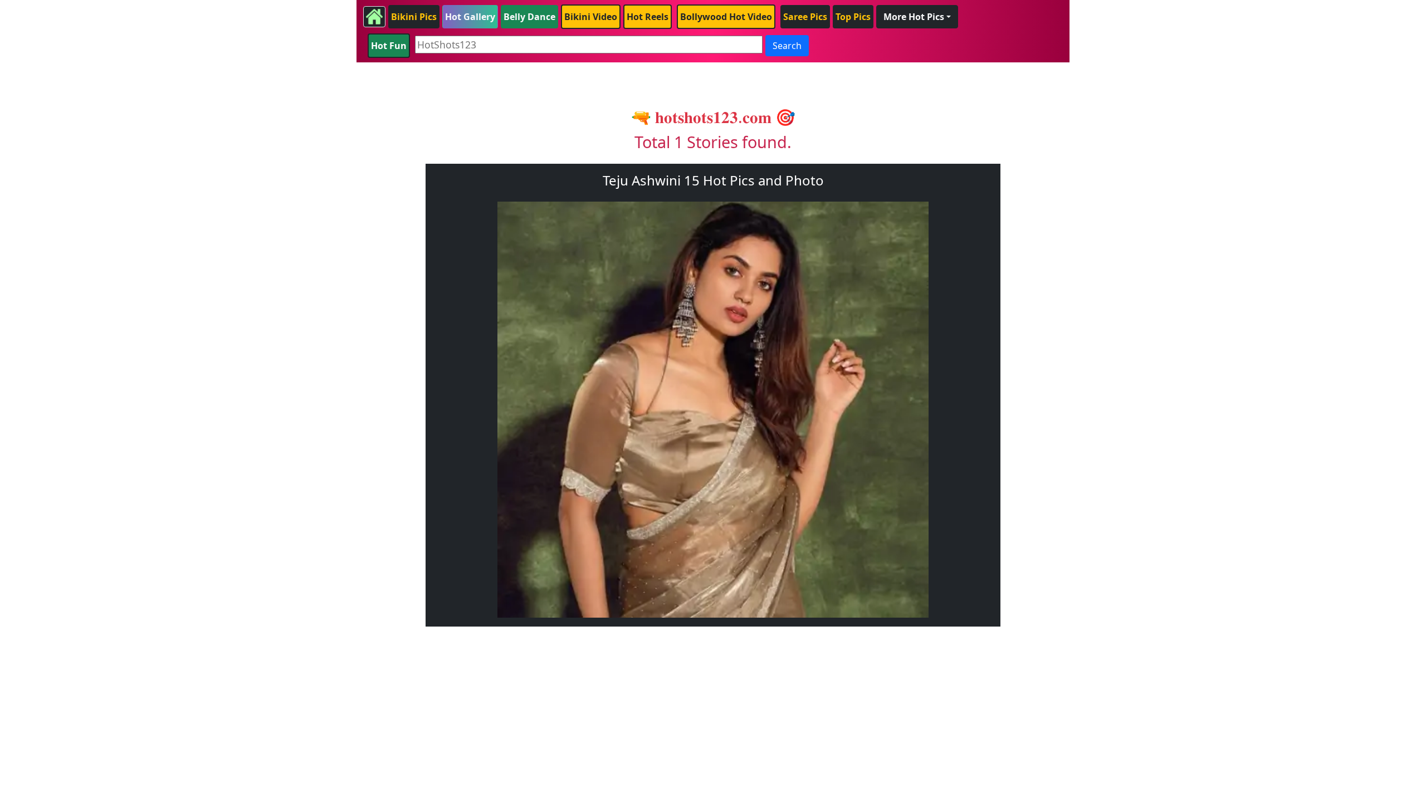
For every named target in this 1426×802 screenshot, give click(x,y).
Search (787, 46)
